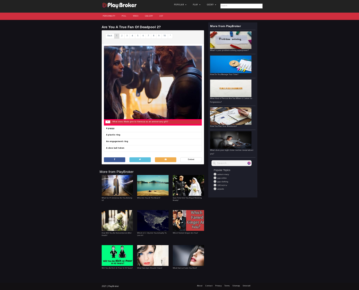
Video (136, 16)
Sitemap (236, 286)
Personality (109, 16)
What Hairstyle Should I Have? (149, 268)
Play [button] (196, 5)
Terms (227, 286)
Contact (209, 286)
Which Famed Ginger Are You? (185, 233)
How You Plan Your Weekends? (223, 126)
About (200, 286)
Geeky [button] (210, 5)
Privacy (218, 286)
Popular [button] (179, 5)
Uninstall (246, 286)
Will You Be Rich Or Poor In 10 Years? (117, 268)
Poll (124, 16)
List (161, 16)
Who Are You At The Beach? (148, 198)
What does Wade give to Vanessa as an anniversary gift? (137, 122)
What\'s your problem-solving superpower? (229, 51)
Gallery (149, 16)
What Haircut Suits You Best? (185, 268)
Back (109, 36)
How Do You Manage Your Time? (224, 75)
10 (165, 36)
